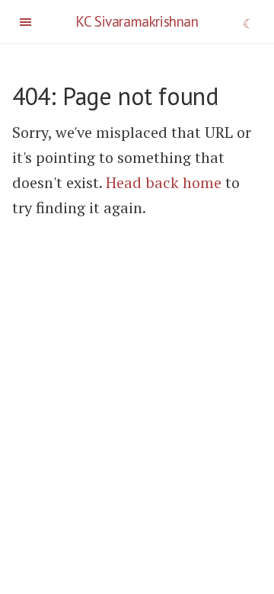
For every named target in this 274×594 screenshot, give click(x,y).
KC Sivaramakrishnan (136, 20)
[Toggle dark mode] (248, 25)
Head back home (163, 182)
